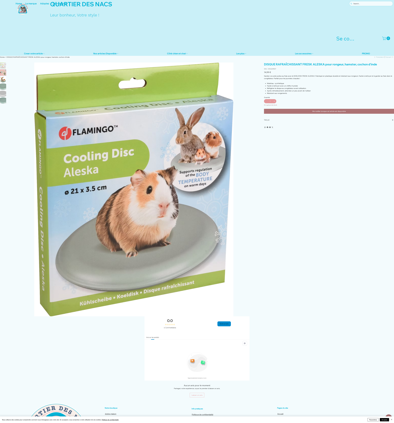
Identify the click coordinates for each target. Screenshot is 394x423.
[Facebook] (267, 127)
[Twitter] (272, 127)
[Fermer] (391, 419)
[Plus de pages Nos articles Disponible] (117, 53)
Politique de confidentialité (202, 414)
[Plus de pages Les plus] (245, 53)
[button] (386, 38)
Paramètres (373, 420)
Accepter (384, 420)
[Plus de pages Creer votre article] (43, 53)
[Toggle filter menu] (244, 343)
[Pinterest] (270, 127)
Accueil (280, 414)
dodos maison (110, 414)
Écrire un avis (224, 324)
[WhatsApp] (265, 127)
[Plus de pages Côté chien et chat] (186, 53)
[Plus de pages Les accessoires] (312, 53)
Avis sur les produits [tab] (152, 337)
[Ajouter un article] (274, 101)
